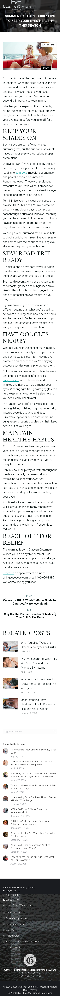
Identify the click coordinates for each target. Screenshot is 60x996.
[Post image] (10, 646)
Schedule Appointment (17, 918)
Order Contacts (13, 912)
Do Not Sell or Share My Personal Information (30, 993)
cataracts (21, 172)
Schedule (8, 573)
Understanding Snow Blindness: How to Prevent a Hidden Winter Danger (38, 704)
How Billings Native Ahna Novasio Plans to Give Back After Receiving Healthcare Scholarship (33, 775)
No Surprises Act (14, 947)
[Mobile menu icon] (54, 5)
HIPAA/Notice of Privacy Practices (23, 941)
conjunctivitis (11, 380)
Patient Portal (12, 935)
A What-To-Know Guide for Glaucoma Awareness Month (28, 811)
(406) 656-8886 (12, 895)
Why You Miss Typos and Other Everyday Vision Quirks (38, 645)
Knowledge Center (15, 924)
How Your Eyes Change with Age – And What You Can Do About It (32, 858)
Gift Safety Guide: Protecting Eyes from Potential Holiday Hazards (29, 823)
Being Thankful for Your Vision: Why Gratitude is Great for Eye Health (33, 834)
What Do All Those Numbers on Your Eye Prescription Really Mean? (30, 846)
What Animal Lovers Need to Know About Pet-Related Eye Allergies (38, 684)
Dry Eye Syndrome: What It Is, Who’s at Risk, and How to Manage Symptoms (39, 663)
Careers (10, 930)
